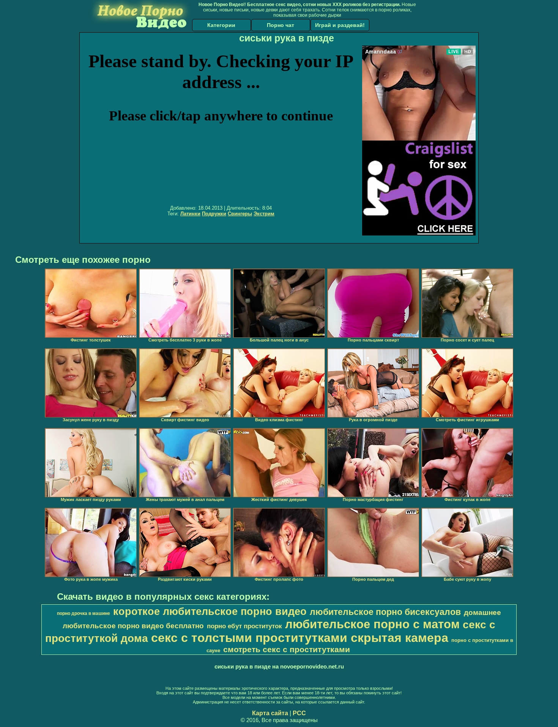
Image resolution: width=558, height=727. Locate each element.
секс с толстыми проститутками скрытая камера (299, 638)
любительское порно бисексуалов (385, 612)
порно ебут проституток (244, 626)
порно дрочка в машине (83, 613)
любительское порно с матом (372, 624)
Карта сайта (270, 713)
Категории (221, 25)
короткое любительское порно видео (210, 611)
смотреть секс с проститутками (286, 649)
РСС (299, 713)
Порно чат (280, 25)
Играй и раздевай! (340, 25)
